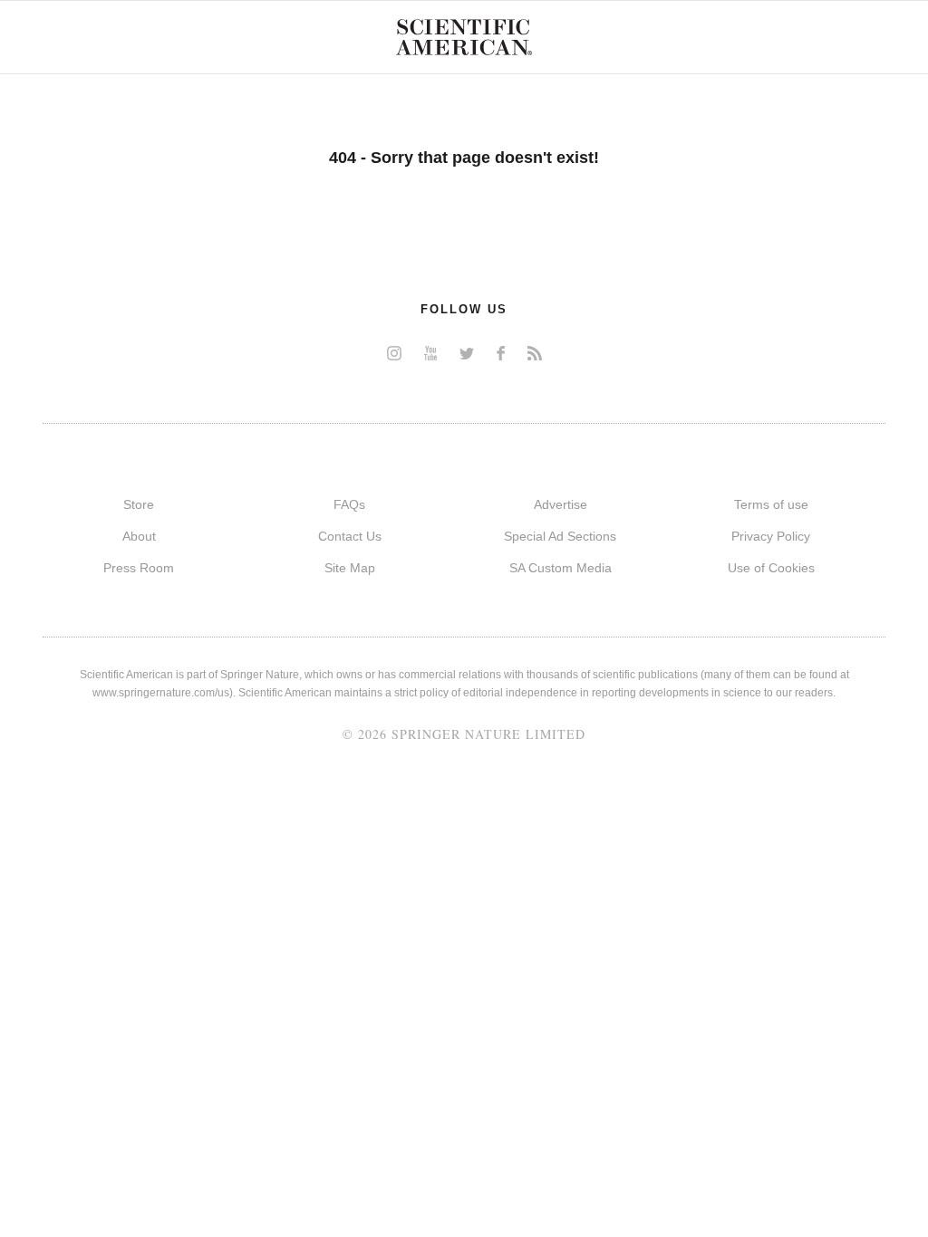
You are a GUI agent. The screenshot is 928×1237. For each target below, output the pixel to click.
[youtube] (430, 352)
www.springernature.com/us (160, 692)
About (139, 536)
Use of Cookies (771, 568)
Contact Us (350, 536)
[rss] (534, 352)
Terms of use (771, 504)
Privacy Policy (770, 536)
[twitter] (466, 352)
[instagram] (394, 352)
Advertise (560, 504)
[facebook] (501, 352)
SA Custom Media (560, 568)
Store (138, 504)
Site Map (349, 568)
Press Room (138, 568)
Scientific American (464, 37)
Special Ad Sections (560, 536)
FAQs (349, 504)
